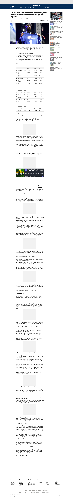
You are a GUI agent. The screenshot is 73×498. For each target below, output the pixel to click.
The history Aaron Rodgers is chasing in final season (58, 68)
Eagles (24, 99)
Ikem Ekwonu (20, 83)
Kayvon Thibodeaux (19, 81)
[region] (56, 15)
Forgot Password (57, 484)
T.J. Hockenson (31, 235)
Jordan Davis (20, 99)
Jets (24, 78)
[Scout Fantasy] (48, 492)
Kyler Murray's (28, 226)
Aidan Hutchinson (19, 73)
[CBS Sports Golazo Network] (43, 490)
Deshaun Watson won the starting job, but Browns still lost (58, 58)
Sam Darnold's (29, 429)
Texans (25, 75)
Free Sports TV (12, 483)
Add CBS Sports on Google (44, 20)
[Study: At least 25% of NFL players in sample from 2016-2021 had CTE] (52, 49)
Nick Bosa (17, 431)
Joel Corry (12, 20)
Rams (33, 367)
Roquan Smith (22, 326)
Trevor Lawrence (38, 369)
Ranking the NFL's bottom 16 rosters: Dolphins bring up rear (58, 27)
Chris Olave (19, 94)
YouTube (47, 481)
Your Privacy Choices (31, 484)
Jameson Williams (19, 97)
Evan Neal (19, 85)
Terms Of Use (30, 481)
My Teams (56, 483)
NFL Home (11, 10)
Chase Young (26, 434)
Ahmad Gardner (20, 78)
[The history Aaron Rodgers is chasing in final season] (52, 69)
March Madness (12, 485)
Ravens (25, 101)
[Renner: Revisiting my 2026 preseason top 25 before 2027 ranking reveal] (52, 38)
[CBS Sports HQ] (34, 490)
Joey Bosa (29, 321)
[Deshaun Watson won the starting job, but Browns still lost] (52, 59)
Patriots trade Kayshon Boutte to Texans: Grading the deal (58, 63)
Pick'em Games (12, 481)
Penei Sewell (26, 442)
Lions (24, 72)
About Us (20, 481)
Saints (24, 94)
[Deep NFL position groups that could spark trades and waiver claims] (52, 54)
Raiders (17, 308)
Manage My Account (58, 481)
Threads (47, 486)
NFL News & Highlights (17, 10)
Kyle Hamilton (20, 101)
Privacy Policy (30, 482)
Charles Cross (20, 90)
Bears (41, 327)
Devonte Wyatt (20, 108)
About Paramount (22, 483)
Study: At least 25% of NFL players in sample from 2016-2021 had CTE (58, 48)
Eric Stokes (23, 451)
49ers (21, 427)
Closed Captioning (31, 485)
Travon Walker (20, 70)
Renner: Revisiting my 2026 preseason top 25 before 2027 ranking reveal (58, 37)
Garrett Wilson (20, 92)
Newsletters (56, 482)
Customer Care (39, 482)
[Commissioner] (38, 491)
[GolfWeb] (52, 492)
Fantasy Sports (12, 482)
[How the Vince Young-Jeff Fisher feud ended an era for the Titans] (52, 33)
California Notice (30, 486)
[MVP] (43, 491)
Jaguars (25, 70)
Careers (20, 482)
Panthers (25, 83)
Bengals (30, 435)
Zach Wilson (18, 425)
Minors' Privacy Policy (31, 483)
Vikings (25, 110)
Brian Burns (20, 235)
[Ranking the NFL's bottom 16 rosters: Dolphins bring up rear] (52, 28)
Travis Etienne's (37, 371)
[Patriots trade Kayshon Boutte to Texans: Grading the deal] (52, 64)
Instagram (47, 483)
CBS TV (20, 485)
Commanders (35, 435)
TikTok (47, 482)
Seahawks (25, 90)
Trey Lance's (40, 187)
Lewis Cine (19, 110)
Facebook (47, 484)
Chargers (18, 321)
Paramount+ (21, 484)
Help (37, 481)
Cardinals (41, 226)
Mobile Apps (12, 486)
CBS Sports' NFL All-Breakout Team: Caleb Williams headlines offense (57, 43)
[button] (60, 8)
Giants (24, 80)
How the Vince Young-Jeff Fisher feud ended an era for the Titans (58, 32)
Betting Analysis (12, 484)
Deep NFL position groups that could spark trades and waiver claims (58, 53)
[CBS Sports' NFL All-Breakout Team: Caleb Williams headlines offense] (52, 44)
